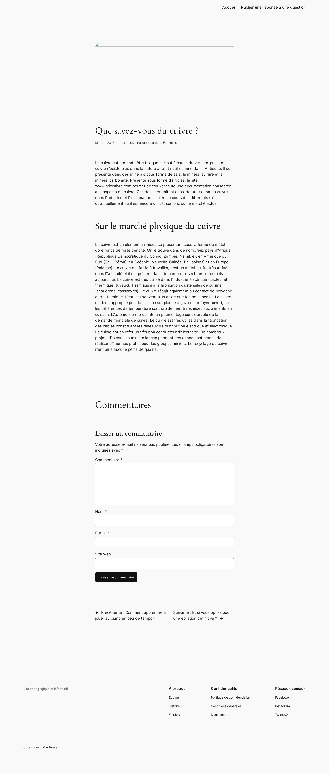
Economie (170, 142)
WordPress (49, 747)
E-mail (102, 533)
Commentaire (108, 460)
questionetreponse (140, 142)
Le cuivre (103, 332)
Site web (103, 554)
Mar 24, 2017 (104, 142)
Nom (101, 511)
